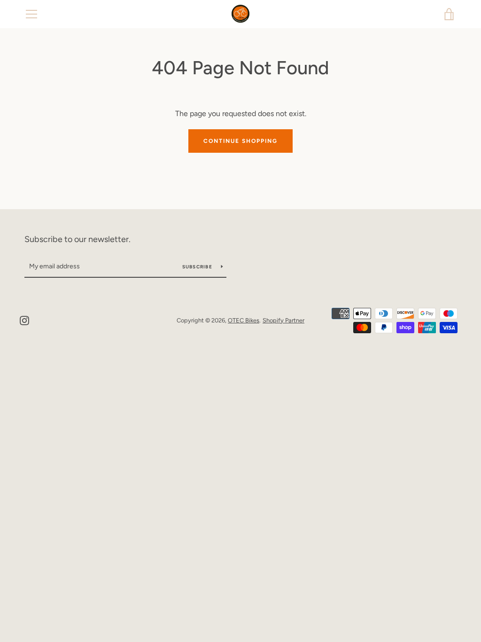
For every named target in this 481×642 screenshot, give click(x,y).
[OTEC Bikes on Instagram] (24, 319)
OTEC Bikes (243, 320)
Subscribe (198, 267)
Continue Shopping (240, 141)
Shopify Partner (283, 320)
